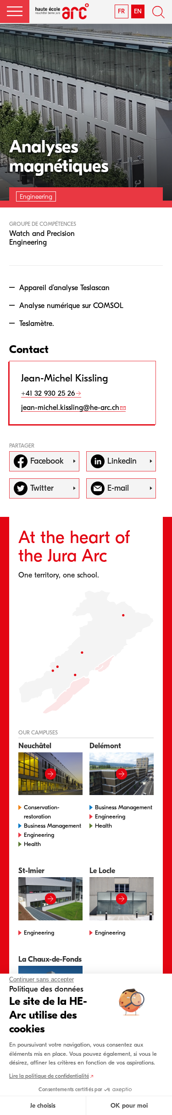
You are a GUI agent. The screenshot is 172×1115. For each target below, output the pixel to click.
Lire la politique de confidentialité (49, 1076)
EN (138, 11)
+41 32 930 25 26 (48, 393)
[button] (14, 11)
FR (121, 11)
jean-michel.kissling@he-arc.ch (70, 407)
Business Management (52, 825)
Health (32, 843)
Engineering (39, 834)
